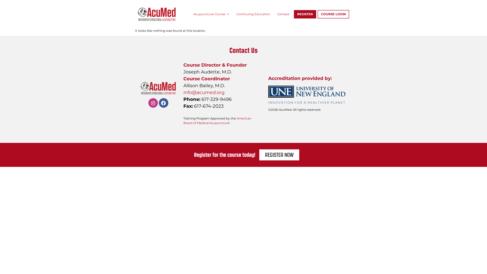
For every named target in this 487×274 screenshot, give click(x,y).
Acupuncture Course (209, 14)
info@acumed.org (203, 92)
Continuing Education (253, 14)
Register (305, 14)
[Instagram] (153, 103)
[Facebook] (163, 103)
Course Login (333, 14)
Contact (283, 14)
